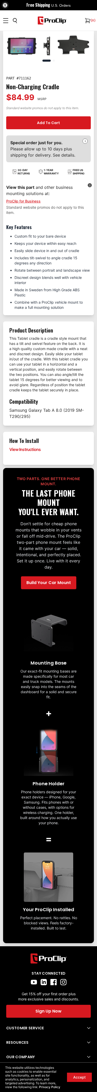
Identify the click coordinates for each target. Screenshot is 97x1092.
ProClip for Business (23, 201)
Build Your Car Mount (48, 583)
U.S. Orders (61, 5)
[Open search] (15, 20)
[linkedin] (44, 982)
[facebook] (53, 982)
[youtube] (34, 982)
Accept (79, 1077)
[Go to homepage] (52, 21)
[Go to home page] (48, 958)
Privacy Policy (49, 1087)
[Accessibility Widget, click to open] (5, 5)
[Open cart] (87, 21)
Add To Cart (48, 122)
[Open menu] (5, 20)
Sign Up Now (48, 1011)
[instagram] (63, 982)
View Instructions (25, 449)
